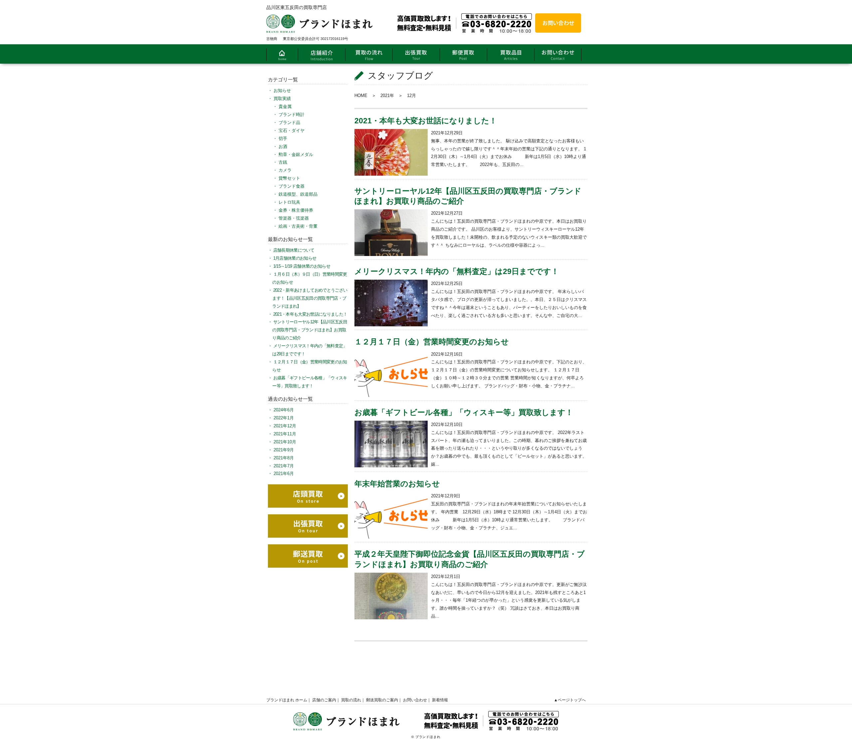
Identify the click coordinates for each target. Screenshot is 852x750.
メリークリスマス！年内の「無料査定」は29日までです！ (456, 271)
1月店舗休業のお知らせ (294, 258)
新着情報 (440, 700)
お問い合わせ (415, 700)
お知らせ (282, 90)
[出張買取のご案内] (416, 54)
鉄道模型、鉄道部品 (298, 194)
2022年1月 (284, 417)
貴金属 (285, 106)
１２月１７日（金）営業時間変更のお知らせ (431, 341)
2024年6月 (284, 409)
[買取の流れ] (368, 54)
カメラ (285, 170)
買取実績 (282, 98)
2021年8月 (284, 457)
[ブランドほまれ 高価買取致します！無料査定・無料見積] (399, 17)
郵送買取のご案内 (382, 700)
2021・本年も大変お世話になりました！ (425, 120)
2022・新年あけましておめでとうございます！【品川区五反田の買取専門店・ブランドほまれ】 (309, 298)
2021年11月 (285, 433)
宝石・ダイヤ (292, 130)
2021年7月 (284, 465)
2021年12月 (285, 425)
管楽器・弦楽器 (294, 218)
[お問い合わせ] (558, 23)
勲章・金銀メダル (296, 154)
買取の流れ (351, 700)
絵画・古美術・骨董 (298, 226)
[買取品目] (510, 54)
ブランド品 (289, 122)
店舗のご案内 (324, 700)
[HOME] (282, 54)
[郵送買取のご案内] (463, 54)
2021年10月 (285, 441)
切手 (283, 138)
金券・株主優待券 (296, 210)
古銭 (283, 162)
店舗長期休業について (293, 250)
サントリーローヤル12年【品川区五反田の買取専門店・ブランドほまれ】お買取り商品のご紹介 (309, 329)
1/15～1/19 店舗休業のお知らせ (301, 266)
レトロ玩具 (289, 202)
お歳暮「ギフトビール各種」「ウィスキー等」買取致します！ (463, 412)
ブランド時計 (292, 114)
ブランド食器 (292, 186)
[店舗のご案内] (321, 54)
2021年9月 (284, 449)
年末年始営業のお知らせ (397, 483)
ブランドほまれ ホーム (286, 700)
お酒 (283, 146)
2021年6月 (284, 473)
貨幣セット (289, 178)
